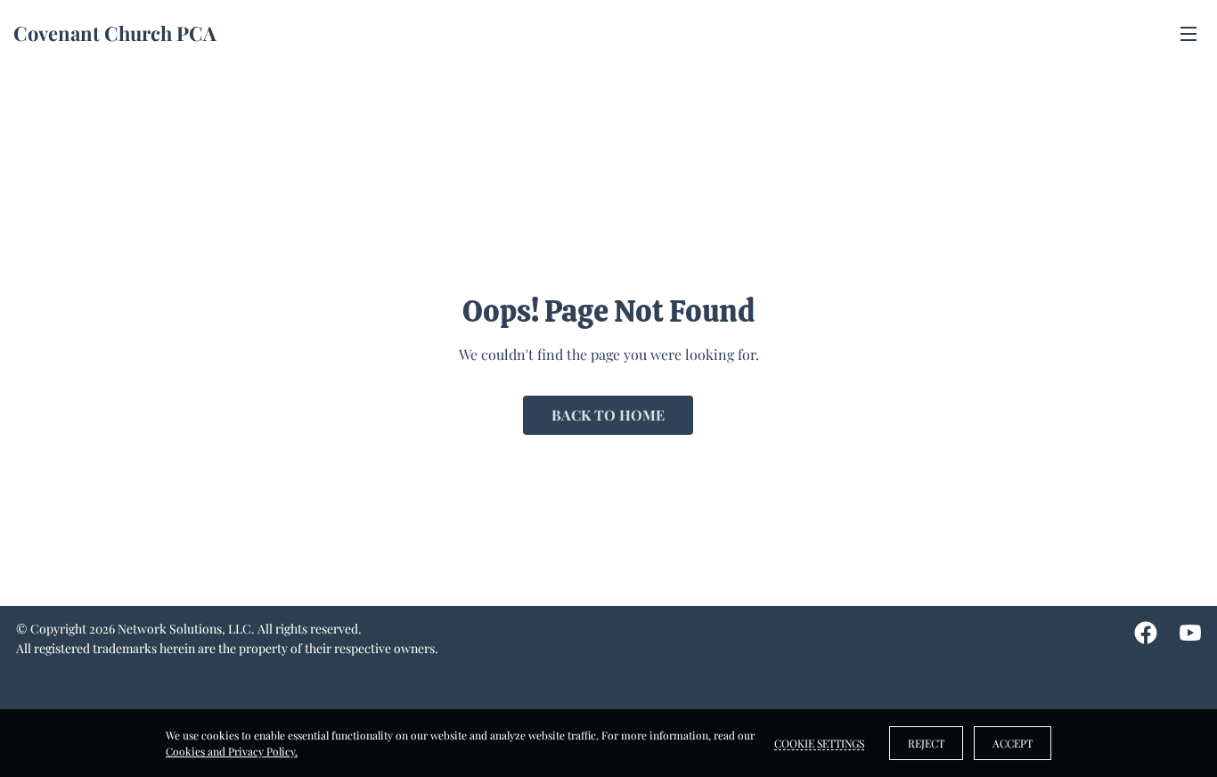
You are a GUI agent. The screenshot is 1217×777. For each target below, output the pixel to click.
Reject (926, 743)
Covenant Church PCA (114, 33)
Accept (1012, 743)
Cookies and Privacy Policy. (232, 751)
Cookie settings (819, 743)
